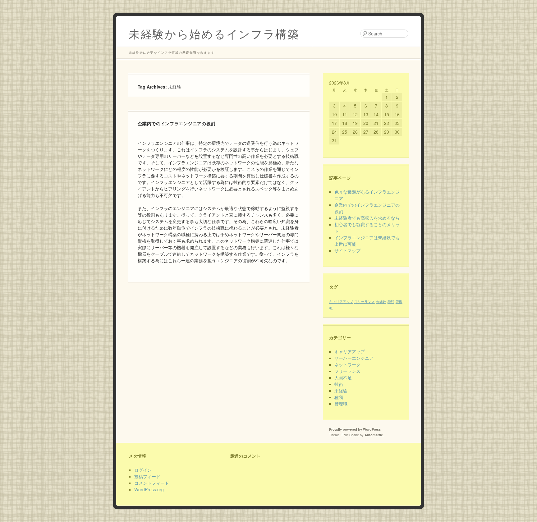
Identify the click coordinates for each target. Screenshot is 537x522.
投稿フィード (147, 476)
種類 (391, 301)
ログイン (143, 470)
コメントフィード (151, 483)
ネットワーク (347, 364)
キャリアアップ (341, 301)
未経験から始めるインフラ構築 (214, 33)
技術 (338, 384)
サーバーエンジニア (354, 358)
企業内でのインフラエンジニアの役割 (176, 123)
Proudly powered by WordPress (355, 429)
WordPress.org (149, 489)
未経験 (381, 301)
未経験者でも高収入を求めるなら (367, 218)
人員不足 (343, 377)
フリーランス (364, 301)
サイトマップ (347, 250)
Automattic (374, 435)
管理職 (340, 404)
